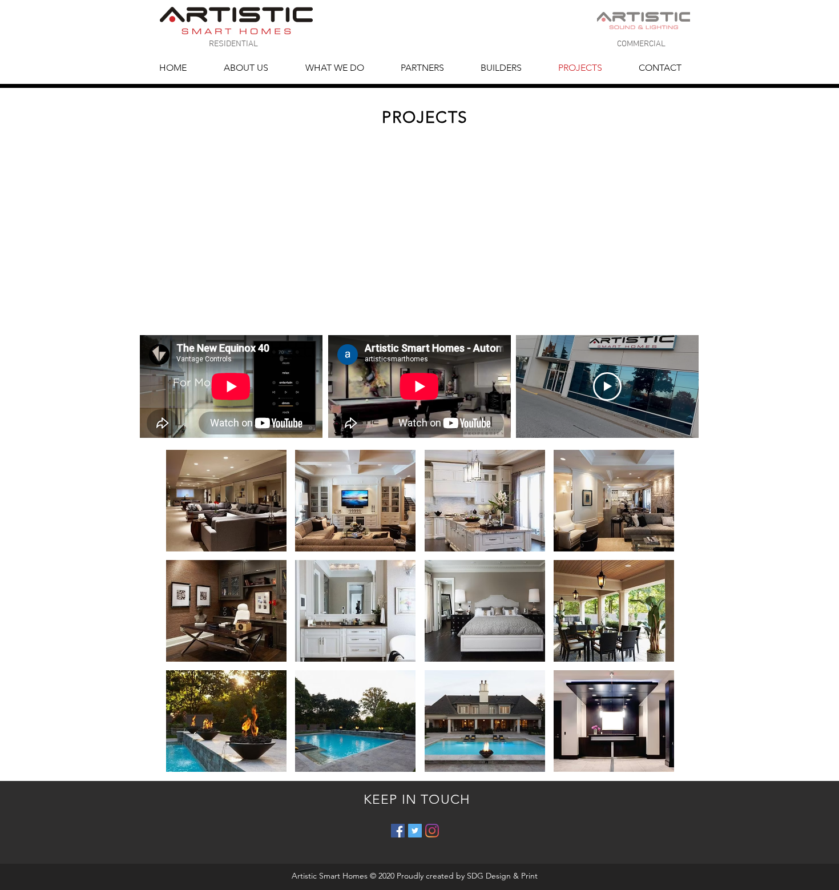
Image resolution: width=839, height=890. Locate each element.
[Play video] (607, 386)
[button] (226, 500)
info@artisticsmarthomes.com (369, 47)
